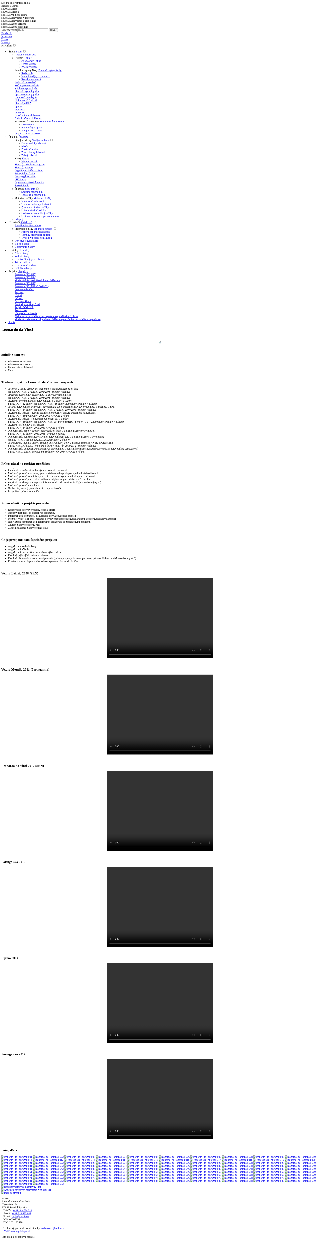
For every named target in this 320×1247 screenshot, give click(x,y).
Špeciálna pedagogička (27, 94)
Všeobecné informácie (33, 201)
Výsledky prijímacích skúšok (36, 237)
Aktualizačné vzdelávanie (28, 118)
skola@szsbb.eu (20, 1216)
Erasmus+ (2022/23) (25, 283)
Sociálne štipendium (31, 191)
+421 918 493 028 (21, 1213)
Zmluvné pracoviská (25, 82)
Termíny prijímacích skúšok (35, 234)
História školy (28, 63)
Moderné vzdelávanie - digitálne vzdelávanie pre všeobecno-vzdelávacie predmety (58, 319)
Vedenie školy (22, 256)
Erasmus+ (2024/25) (25, 274)
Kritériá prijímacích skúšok (35, 231)
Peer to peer (21, 310)
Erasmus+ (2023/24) (25, 277)
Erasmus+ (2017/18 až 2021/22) (31, 286)
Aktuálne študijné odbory (28, 225)
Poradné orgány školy (26, 70)
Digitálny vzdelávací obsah (29, 170)
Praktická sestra (29, 149)
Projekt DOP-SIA (24, 307)
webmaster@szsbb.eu (52, 1228)
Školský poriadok (24, 167)
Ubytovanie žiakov (25, 246)
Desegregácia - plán (25, 176)
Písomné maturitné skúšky (35, 207)
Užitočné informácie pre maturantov (40, 216)
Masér (24, 146)
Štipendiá (19, 188)
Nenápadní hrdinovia (26, 313)
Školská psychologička (27, 91)
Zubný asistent (29, 155)
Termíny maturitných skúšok (36, 204)
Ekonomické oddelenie (27, 121)
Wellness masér (29, 161)
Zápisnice (20, 109)
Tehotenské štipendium (33, 194)
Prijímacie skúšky (24, 228)
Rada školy (27, 73)
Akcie (11, 322)
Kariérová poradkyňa (26, 97)
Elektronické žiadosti (26, 100)
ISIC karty (20, 179)
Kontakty (13, 250)
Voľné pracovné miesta (27, 85)
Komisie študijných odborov (29, 259)
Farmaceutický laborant (33, 143)
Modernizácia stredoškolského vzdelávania (37, 280)
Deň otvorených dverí (26, 240)
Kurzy (18, 158)
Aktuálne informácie (25, 54)
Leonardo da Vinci (24, 289)
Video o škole (22, 243)
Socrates (19, 292)
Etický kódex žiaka (25, 173)
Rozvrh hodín (22, 185)
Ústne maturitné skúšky (33, 210)
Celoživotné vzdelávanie (27, 115)
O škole (19, 57)
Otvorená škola (23, 301)
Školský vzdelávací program (29, 164)
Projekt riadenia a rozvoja (28, 133)
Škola (11, 51)
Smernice (19, 112)
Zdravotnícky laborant (33, 152)
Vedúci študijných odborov (35, 76)
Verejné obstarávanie (32, 130)
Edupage (19, 219)
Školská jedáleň (23, 103)
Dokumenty (27, 124)
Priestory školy (29, 66)
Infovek (19, 298)
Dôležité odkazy (23, 268)
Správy (18, 106)
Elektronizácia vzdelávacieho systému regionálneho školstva (46, 316)
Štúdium (13, 136)
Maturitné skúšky (24, 198)
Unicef (18, 295)
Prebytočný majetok (31, 127)
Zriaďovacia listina (31, 60)
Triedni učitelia (22, 262)
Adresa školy (21, 253)
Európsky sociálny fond (27, 304)
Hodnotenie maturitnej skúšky (37, 213)
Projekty (13, 271)
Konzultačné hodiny (25, 265)
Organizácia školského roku (29, 182)
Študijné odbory (23, 140)
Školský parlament (31, 79)
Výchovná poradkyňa (26, 88)
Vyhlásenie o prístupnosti (17, 1231)
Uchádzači (14, 222)
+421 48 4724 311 (22, 1210)
